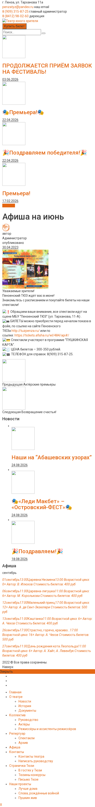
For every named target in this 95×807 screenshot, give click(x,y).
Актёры (24, 724)
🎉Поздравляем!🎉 (37, 551)
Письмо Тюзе (28, 779)
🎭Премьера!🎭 (23, 112)
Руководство (28, 720)
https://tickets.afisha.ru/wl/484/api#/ (42, 335)
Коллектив (17, 715)
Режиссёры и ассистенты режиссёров (47, 729)
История (24, 706)
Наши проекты (20, 784)
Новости (8, 205)
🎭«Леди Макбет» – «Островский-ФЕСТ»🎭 (42, 504)
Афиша (14, 747)
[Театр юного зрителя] (20, 21)
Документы (27, 710)
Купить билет (14, 26)
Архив (23, 743)
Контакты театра (31, 756)
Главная (15, 692)
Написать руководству (35, 761)
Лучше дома (27, 788)
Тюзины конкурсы (31, 775)
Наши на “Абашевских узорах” (52, 457)
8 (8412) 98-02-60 (15, 16)
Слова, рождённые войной (38, 793)
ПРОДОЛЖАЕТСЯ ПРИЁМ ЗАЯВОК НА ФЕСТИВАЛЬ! (47, 68)
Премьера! (16, 193)
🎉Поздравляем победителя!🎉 (44, 153)
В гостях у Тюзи (30, 770)
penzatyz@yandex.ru (17, 7)
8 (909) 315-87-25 (15, 11)
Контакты (16, 752)
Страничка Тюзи (21, 765)
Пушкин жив (27, 798)
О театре (16, 697)
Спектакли (26, 738)
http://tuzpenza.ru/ (26, 331)
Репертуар (17, 733)
